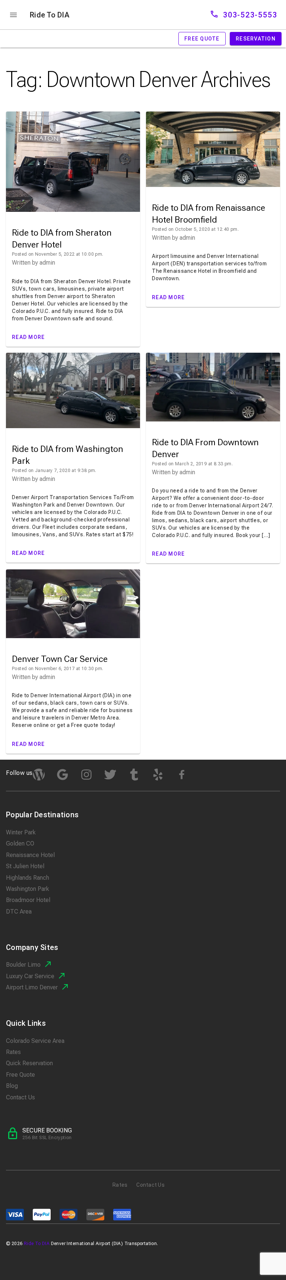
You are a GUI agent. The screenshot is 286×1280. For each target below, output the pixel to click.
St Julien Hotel (25, 866)
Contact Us (20, 1097)
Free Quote (20, 1074)
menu (13, 15)
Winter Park (21, 832)
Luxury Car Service (30, 976)
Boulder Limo (23, 964)
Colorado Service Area (35, 1040)
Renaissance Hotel (30, 855)
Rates (13, 1052)
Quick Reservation (29, 1063)
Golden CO (20, 843)
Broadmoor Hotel (28, 900)
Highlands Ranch (27, 877)
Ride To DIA (49, 14)
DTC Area (19, 911)
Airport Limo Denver (32, 987)
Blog (12, 1085)
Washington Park (27, 888)
